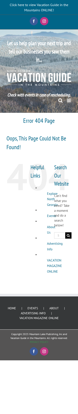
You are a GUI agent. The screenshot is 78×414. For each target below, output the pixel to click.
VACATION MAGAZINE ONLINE (54, 266)
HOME (12, 308)
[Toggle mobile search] (60, 100)
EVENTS (33, 308)
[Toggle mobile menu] (69, 100)
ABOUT (54, 308)
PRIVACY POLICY (39, 342)
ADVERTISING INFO (33, 313)
